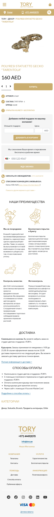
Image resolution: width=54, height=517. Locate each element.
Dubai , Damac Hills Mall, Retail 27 (29, 185)
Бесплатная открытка (39, 463)
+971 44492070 (32, 12)
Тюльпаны (14, 458)
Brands (19, 408)
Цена (37, 126)
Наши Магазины (27, 446)
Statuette (11, 408)
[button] (49, 12)
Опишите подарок (12, 126)
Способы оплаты (14, 479)
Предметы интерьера (33, 408)
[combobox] (7, 158)
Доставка (14, 475)
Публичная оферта (14, 484)
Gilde (45, 408)
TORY (3, 19)
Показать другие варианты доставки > (20, 190)
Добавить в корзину (27, 137)
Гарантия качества (40, 458)
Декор (11, 19)
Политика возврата (39, 475)
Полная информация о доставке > (16, 362)
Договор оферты (27, 512)
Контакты (14, 463)
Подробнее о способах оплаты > (16, 393)
